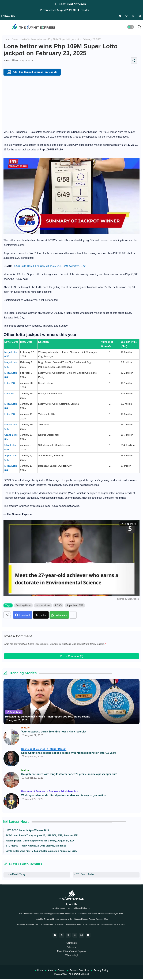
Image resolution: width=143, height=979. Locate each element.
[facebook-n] (119, 16)
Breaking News (23, 605)
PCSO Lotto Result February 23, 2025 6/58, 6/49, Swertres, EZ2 (49, 265)
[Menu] (4, 27)
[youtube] (88, 935)
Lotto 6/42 (10, 383)
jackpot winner (43, 605)
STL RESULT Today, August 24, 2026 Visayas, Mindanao (36, 845)
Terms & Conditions (79, 970)
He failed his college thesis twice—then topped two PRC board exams (47, 716)
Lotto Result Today (15, 874)
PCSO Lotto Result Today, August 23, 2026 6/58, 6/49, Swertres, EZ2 (42, 835)
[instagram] (133, 16)
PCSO (58, 605)
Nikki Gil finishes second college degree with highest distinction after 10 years (68, 752)
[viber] (81, 935)
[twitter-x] (61, 935)
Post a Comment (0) (71, 656)
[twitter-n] (126, 16)
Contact (61, 970)
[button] (130, 27)
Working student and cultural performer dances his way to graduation (63, 795)
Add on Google (32, 72)
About (50, 970)
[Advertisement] (71, 101)
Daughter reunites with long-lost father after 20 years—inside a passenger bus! (69, 774)
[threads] (139, 16)
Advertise (71, 947)
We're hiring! (71, 955)
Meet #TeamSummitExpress (71, 951)
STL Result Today (85, 874)
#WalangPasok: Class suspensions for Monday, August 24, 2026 (40, 840)
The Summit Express (78, 974)
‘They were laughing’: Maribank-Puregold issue (64, 10)
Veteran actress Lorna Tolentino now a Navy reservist (53, 731)
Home (6, 39)
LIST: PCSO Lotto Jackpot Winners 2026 (27, 830)
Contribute (71, 943)
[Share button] (73, 615)
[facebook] (54, 935)
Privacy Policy (101, 970)
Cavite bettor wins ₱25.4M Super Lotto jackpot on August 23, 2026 (41, 851)
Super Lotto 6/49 (20, 39)
